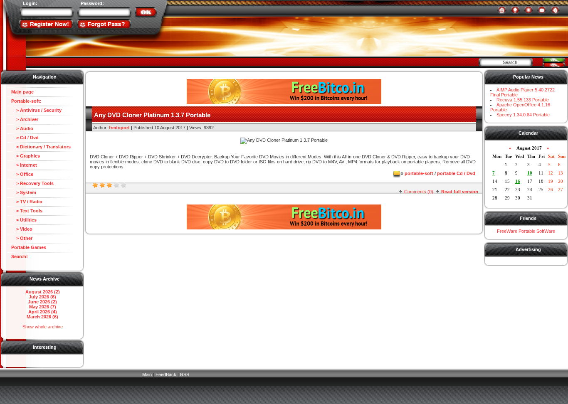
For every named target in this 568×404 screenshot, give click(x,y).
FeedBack (166, 374)
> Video (21, 229)
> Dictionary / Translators (41, 146)
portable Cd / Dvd (456, 173)
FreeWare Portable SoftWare (526, 231)
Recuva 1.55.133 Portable (522, 99)
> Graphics (25, 155)
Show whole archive (42, 326)
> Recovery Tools (32, 183)
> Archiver (24, 119)
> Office (22, 174)
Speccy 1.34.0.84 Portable (523, 114)
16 (517, 181)
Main (147, 374)
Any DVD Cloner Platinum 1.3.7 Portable (152, 114)
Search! (19, 256)
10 (529, 172)
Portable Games (28, 247)
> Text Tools (26, 210)
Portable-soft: (26, 101)
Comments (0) (418, 191)
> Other (21, 238)
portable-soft (419, 173)
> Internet (24, 165)
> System (23, 192)
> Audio (22, 128)
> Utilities (24, 219)
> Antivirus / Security (36, 110)
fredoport (119, 127)
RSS (184, 374)
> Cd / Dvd (25, 137)
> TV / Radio (26, 201)
